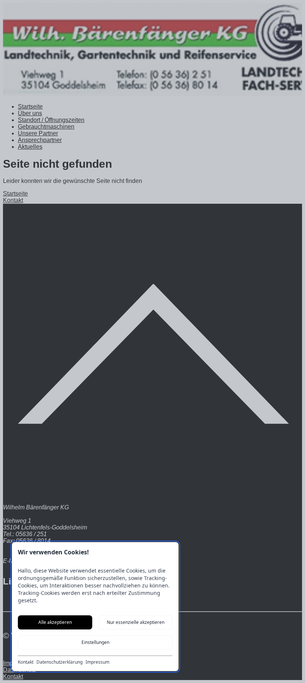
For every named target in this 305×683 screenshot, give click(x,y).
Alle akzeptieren (55, 622)
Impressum (97, 662)
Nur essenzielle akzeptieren (135, 622)
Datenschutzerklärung (59, 662)
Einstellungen (95, 642)
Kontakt (25, 662)
